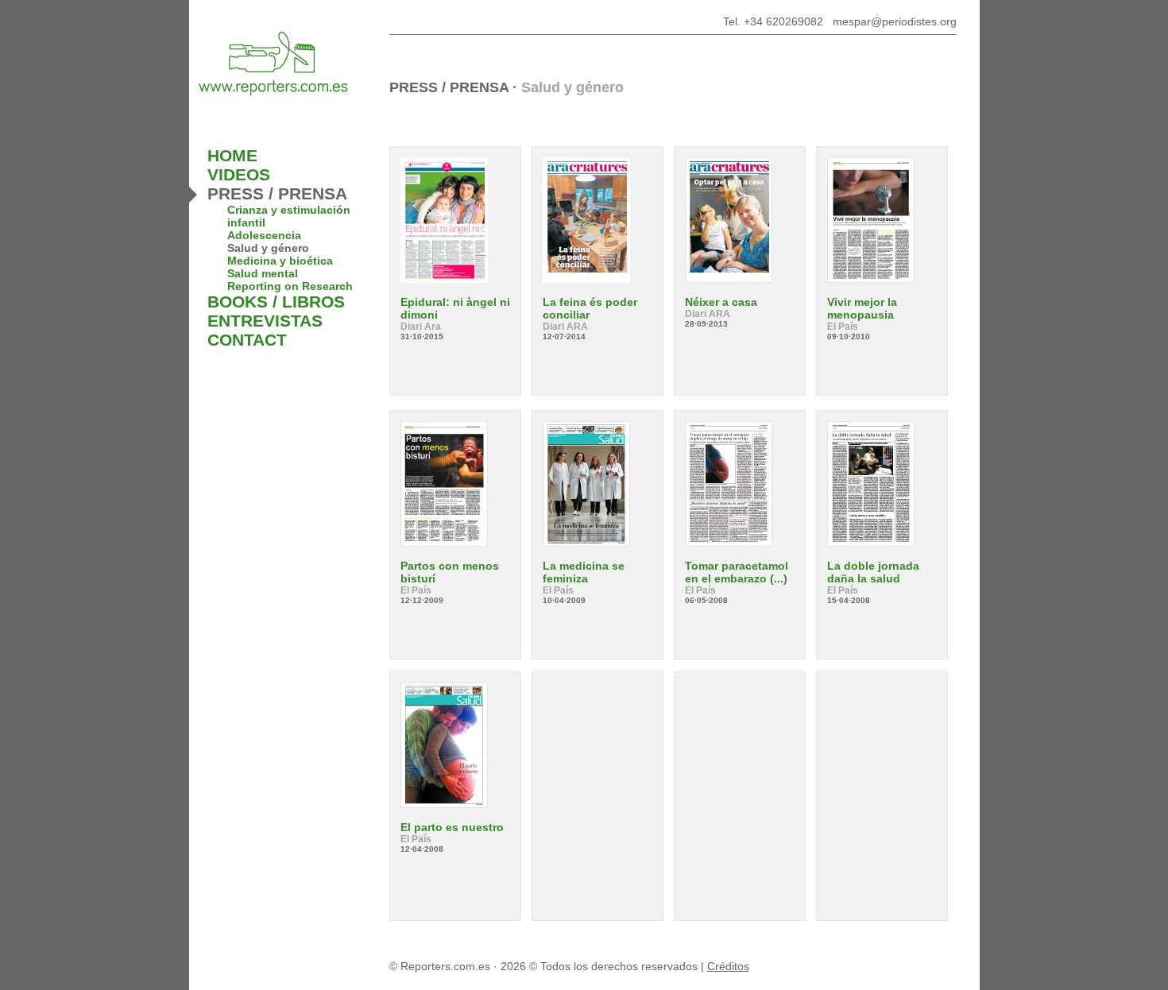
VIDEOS (238, 174)
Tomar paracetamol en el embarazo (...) (736, 572)
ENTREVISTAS (265, 320)
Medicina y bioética (280, 260)
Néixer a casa (721, 302)
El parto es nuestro (452, 827)
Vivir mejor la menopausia (862, 308)
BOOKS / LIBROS (276, 301)
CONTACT (247, 340)
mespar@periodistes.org (895, 21)
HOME (232, 155)
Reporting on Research (290, 286)
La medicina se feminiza (584, 572)
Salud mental (262, 273)
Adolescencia (264, 235)
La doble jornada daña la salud (873, 572)
